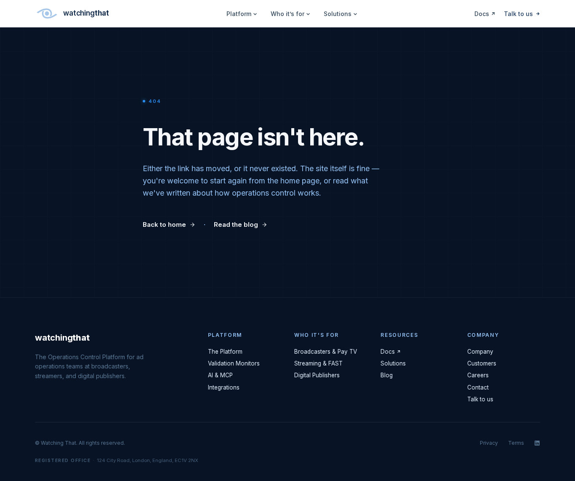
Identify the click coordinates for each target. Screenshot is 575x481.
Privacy (489, 443)
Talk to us (518, 13)
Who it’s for (287, 13)
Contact (478, 387)
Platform (238, 13)
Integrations (224, 387)
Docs (481, 13)
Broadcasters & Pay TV (325, 351)
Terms (516, 443)
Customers (481, 363)
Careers (478, 375)
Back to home (164, 224)
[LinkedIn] (537, 443)
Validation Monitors (234, 363)
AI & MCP (220, 375)
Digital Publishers (317, 375)
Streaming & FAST (318, 363)
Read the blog (236, 224)
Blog (387, 375)
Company (480, 351)
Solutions (337, 13)
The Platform (225, 351)
